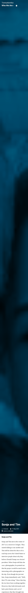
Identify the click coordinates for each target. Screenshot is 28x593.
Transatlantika (7, 3)
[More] (16, 6)
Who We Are (7, 5)
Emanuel (5, 529)
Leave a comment (8, 531)
